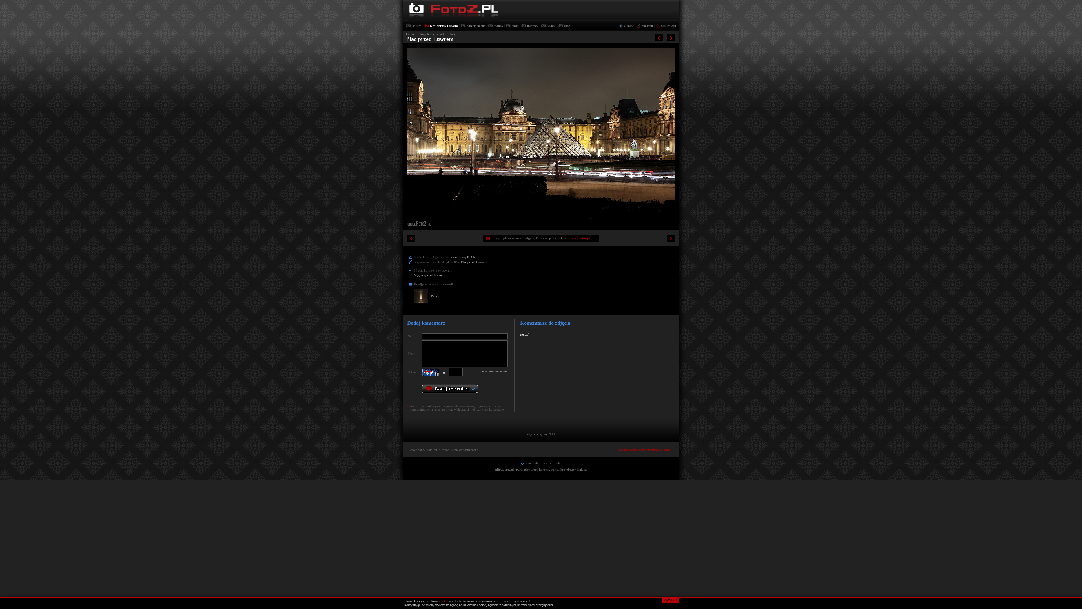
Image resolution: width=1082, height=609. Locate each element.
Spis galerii (668, 25)
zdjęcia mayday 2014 (541, 434)
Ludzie (551, 25)
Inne (567, 25)
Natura (417, 25)
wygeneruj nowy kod (494, 371)
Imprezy (532, 25)
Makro (498, 25)
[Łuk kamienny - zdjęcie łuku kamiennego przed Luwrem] (671, 37)
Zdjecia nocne (475, 25)
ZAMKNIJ (670, 600)
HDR (514, 25)
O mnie (629, 25)
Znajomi (647, 25)
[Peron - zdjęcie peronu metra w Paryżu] (659, 37)
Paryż (453, 34)
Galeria (410, 34)
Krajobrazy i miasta (444, 25)
